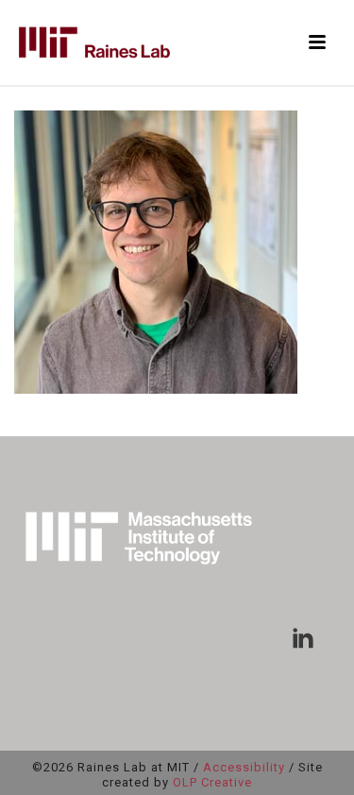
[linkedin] (303, 639)
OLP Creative (212, 782)
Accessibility (244, 767)
